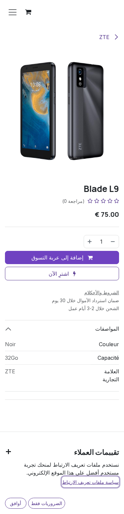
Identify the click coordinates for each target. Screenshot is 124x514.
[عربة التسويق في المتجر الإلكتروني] (28, 12)
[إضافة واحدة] (89, 241)
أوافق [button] (15, 503)
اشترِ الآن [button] (59, 273)
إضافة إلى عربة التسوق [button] (58, 257)
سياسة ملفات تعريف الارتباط (90, 482)
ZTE (105, 37)
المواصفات (107, 328)
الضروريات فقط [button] (46, 503)
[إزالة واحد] (113, 241)
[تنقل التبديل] (12, 12)
